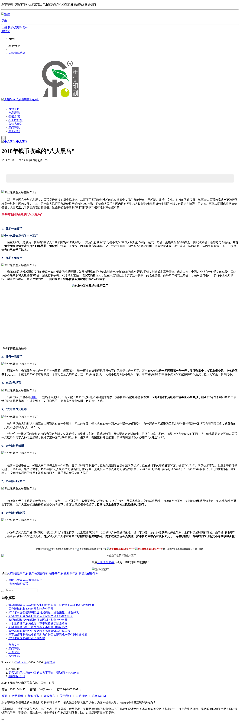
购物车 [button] (5, 31)
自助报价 (81, 695)
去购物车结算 (16, 52)
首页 (4, 695)
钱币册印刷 (56, 573)
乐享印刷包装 (105, 562)
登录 (4, 20)
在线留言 (49, 695)
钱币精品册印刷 (18, 573)
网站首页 (14, 109)
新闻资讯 (14, 648)
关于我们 (65, 695)
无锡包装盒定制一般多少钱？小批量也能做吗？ (37, 627)
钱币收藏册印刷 (38, 573)
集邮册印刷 (71, 573)
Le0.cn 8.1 (21, 662)
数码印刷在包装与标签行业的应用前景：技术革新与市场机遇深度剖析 (52, 605)
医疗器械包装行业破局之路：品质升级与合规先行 (39, 630)
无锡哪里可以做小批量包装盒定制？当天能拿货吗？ (40, 616)
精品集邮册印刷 (88, 573)
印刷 (34, 397)
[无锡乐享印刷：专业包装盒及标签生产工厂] (41, 99)
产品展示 (17, 695)
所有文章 (14, 644)
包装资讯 (14, 655)
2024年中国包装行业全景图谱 (26, 638)
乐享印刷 (49, 662)
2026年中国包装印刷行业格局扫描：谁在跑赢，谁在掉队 (43, 612)
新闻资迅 (33, 695)
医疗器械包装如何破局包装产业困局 (30, 608)
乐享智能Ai (99, 695)
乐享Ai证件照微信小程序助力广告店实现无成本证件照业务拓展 (47, 634)
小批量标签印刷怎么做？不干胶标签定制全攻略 (37, 623)
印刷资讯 (14, 652)
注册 (4, 27)
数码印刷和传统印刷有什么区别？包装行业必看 (37, 619)
